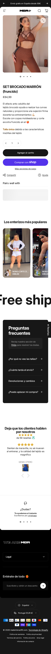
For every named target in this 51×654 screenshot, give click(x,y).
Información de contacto (25, 641)
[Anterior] (4, 3)
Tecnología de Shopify (38, 630)
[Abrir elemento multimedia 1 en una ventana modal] (43, 20)
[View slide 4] (30, 522)
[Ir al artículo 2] (24, 76)
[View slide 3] (27, 522)
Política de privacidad (34, 634)
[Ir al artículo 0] (20, 76)
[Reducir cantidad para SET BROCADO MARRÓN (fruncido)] (6, 143)
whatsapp (32, 515)
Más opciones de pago (25, 169)
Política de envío (29, 638)
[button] (23, 476)
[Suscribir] (43, 586)
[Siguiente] (47, 3)
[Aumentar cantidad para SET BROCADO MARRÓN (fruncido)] (18, 143)
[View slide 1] (20, 522)
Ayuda (45, 175)
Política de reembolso (17, 634)
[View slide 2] (24, 522)
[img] (25, 435)
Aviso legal (40, 638)
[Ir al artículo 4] (30, 76)
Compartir (11, 175)
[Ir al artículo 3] (27, 76)
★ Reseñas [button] (48, 329)
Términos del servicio (14, 638)
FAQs (13, 345)
